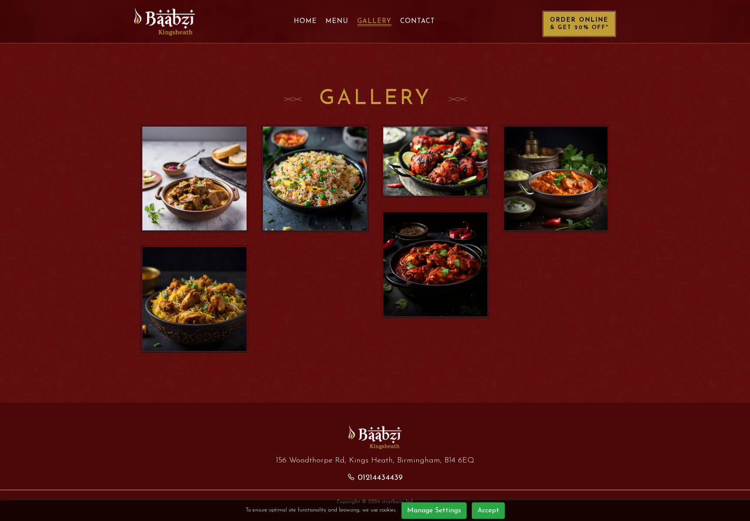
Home (305, 21)
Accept (488, 510)
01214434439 (380, 478)
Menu (337, 21)
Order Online (579, 23)
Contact (417, 21)
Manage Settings (434, 510)
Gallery (374, 21)
